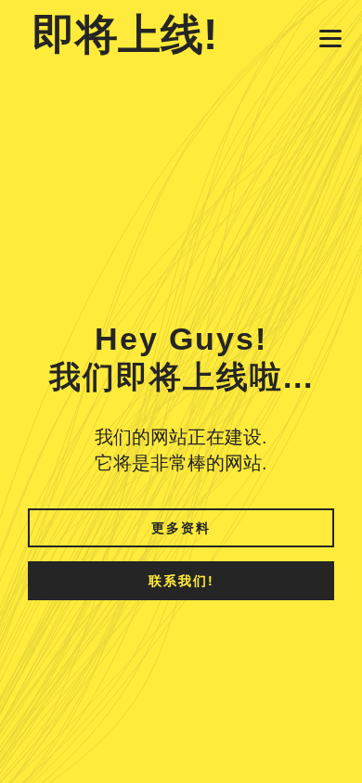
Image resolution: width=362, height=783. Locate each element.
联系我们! (181, 580)
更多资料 (181, 527)
